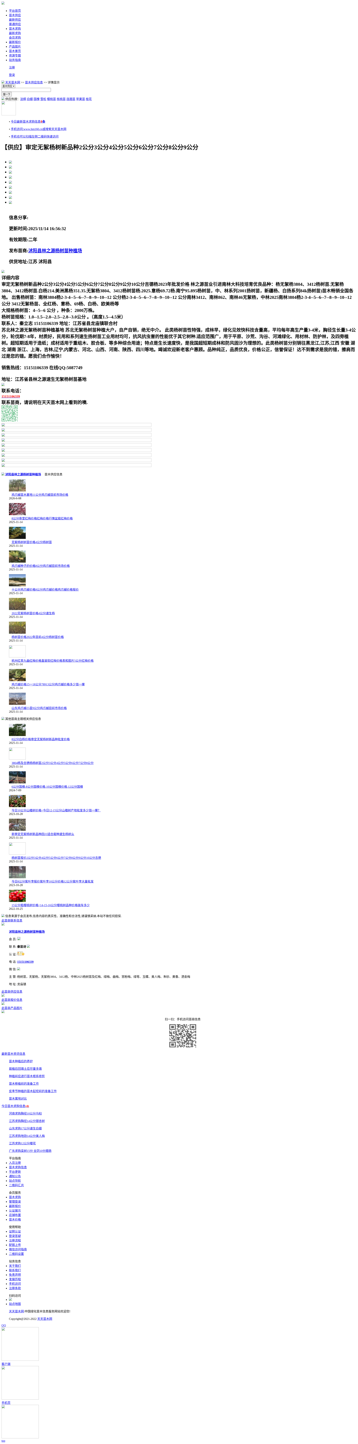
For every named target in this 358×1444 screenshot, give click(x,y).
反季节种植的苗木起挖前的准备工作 (33, 1091)
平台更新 (15, 1171)
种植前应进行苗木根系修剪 (27, 1076)
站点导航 (15, 1180)
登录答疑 (15, 1236)
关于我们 (15, 1265)
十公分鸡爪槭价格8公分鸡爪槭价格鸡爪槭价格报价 (45, 589)
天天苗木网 (12, 82)
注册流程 (15, 1240)
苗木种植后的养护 (21, 1061)
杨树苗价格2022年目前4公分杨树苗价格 (38, 637)
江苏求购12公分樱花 (22, 1143)
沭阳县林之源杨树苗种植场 (55, 250)
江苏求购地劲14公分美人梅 (27, 1136)
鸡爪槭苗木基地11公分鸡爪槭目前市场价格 (40, 494)
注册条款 (15, 1288)
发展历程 (15, 1279)
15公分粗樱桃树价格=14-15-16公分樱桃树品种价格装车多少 (51, 905)
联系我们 (15, 1270)
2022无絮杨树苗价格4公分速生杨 (33, 613)
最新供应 (15, 19)
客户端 (5, 1364)
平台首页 (15, 10)
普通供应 (15, 24)
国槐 (37, 99)
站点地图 (15, 1303)
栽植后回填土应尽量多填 (25, 1068)
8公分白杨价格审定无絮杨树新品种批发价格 (41, 739)
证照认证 (15, 1231)
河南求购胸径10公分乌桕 (25, 1113)
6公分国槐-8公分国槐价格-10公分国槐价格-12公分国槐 (47, 786)
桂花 (89, 99)
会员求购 (15, 37)
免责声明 (15, 1274)
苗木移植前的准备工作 (24, 1083)
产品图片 (15, 46)
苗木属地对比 (18, 1098)
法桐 (23, 99)
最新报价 (15, 42)
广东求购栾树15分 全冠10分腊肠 (30, 1150)
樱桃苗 (51, 99)
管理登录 (15, 1201)
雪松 (43, 99)
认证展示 (15, 1210)
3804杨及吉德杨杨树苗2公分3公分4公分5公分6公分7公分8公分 (53, 763)
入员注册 (15, 1162)
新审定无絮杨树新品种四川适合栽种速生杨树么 (43, 834)
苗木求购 (15, 28)
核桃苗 (61, 99)
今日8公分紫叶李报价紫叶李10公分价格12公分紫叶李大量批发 (53, 881)
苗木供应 (15, 15)
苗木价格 (15, 1219)
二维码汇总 (16, 1185)
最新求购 (15, 33)
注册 (12, 67)
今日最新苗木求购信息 (28, 121)
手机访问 (15, 1283)
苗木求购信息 (18, 1167)
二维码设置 (16, 1253)
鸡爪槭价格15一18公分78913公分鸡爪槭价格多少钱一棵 (48, 684)
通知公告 (15, 1176)
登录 (12, 75)
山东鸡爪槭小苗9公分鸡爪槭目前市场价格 (39, 708)
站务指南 (15, 60)
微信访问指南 (18, 1249)
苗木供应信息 (34, 82)
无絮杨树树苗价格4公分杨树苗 (32, 542)
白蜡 (30, 99)
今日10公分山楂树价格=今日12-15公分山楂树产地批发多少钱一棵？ (56, 810)
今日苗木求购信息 (15, 1106)
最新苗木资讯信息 (13, 1053)
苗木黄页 (15, 51)
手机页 (5, 1402)
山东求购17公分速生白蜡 (25, 1128)
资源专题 (15, 55)
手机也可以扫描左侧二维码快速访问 (35, 136)
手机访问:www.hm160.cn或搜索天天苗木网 (38, 129)
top (3, 1440)
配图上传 (15, 1245)
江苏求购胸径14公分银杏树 (27, 1121)
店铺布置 (15, 1215)
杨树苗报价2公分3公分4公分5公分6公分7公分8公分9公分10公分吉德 (56, 857)
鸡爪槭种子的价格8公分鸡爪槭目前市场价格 (41, 565)
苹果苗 (80, 99)
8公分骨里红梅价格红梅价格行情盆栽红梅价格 (42, 518)
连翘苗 (70, 99)
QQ (3, 1325)
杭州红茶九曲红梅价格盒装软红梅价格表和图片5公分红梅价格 (53, 660)
